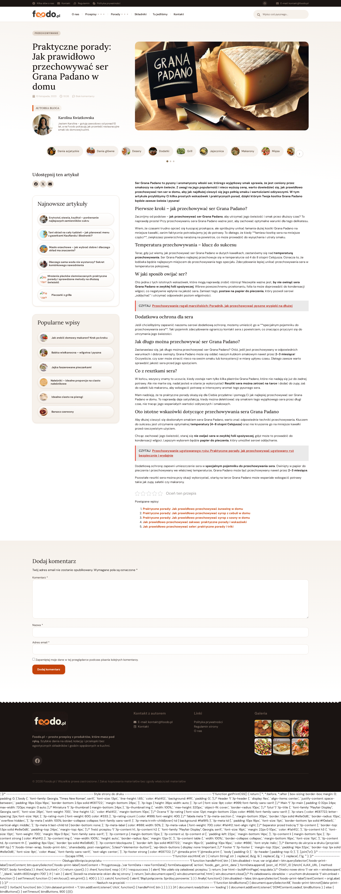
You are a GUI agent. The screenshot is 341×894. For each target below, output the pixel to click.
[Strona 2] (170, 161)
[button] (35, 184)
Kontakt (179, 14)
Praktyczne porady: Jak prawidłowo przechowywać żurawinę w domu (193, 509)
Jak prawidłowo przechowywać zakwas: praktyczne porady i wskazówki (195, 522)
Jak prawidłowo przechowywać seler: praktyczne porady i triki (188, 527)
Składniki (141, 14)
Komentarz (40, 577)
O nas (75, 14)
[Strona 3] (173, 161)
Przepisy (90, 14)
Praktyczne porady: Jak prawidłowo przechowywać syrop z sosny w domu (196, 518)
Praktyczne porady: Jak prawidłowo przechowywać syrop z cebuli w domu (196, 513)
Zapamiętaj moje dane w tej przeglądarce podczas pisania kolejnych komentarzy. (87, 659)
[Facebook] (264, 3)
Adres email (41, 642)
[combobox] (281, 14)
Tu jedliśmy (160, 14)
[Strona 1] (167, 161)
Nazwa (37, 625)
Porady (115, 14)
